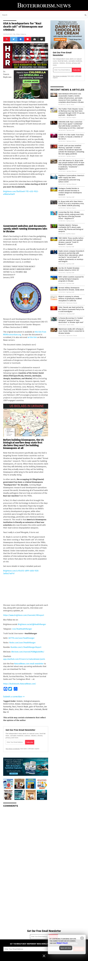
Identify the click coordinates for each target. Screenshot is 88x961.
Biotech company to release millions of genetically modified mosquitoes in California (70, 299)
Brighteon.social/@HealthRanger (32, 624)
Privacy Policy (62, 943)
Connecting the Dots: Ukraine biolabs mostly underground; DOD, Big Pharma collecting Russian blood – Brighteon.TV (71, 215)
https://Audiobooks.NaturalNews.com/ (19, 684)
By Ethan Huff (70, 130)
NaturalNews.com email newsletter (29, 664)
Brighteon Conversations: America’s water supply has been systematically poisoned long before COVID (71, 179)
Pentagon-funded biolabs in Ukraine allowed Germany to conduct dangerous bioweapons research (70, 191)
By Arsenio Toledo (72, 303)
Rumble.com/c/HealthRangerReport (26, 647)
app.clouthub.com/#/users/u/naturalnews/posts (24, 659)
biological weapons (32, 701)
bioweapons (26, 704)
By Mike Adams (71, 156)
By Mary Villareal (71, 171)
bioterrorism (8, 704)
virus (17, 709)
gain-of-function (36, 707)
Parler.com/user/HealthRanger (22, 643)
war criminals (35, 709)
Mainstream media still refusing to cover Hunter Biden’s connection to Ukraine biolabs (71, 331)
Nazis (11, 709)
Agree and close (65, 948)
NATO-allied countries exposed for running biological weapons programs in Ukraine (71, 279)
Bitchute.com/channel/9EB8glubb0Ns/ (27, 652)
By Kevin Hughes (71, 117)
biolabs (20, 701)
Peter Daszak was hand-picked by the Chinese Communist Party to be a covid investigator (71, 309)
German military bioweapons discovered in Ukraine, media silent (71, 289)
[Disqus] (25, 837)
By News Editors (71, 141)
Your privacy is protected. (13, 748)
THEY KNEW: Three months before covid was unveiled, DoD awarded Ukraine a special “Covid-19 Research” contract (70, 241)
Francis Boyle (22, 707)
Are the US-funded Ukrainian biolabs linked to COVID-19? (68, 269)
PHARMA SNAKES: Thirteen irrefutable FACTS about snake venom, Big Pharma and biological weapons (70, 228)
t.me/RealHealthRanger (22, 629)
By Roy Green (70, 221)
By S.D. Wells (70, 104)
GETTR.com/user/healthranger (21, 638)
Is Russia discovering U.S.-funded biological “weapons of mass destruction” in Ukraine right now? (70, 320)
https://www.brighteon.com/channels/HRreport (23, 615)
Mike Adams (21, 34)
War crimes (24, 709)
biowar (18, 704)
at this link (32, 337)
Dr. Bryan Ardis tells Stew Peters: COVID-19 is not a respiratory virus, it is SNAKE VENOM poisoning (71, 204)
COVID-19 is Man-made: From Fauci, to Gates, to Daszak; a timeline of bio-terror (71, 137)
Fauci (14, 707)
